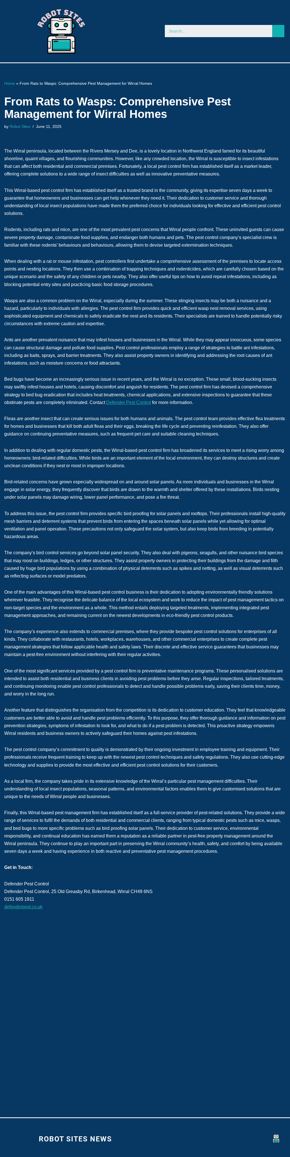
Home (9, 83)
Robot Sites (20, 126)
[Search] (278, 31)
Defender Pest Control (128, 402)
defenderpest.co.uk (23, 906)
